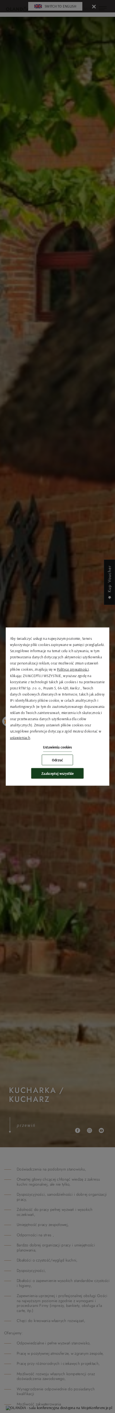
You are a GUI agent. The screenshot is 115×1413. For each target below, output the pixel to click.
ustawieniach (20, 737)
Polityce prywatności (73, 669)
